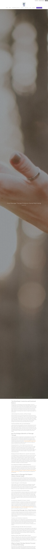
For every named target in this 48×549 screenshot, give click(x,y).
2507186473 (36, 0)
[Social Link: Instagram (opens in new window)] (47, 0)
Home (7, 7)
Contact (22, 7)
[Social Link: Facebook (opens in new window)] (45, 0)
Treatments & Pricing (16, 7)
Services (33, 7)
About (10, 7)
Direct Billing (39, 7)
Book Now (26, 7)
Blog (30, 7)
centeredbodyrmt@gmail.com (42, 0)
